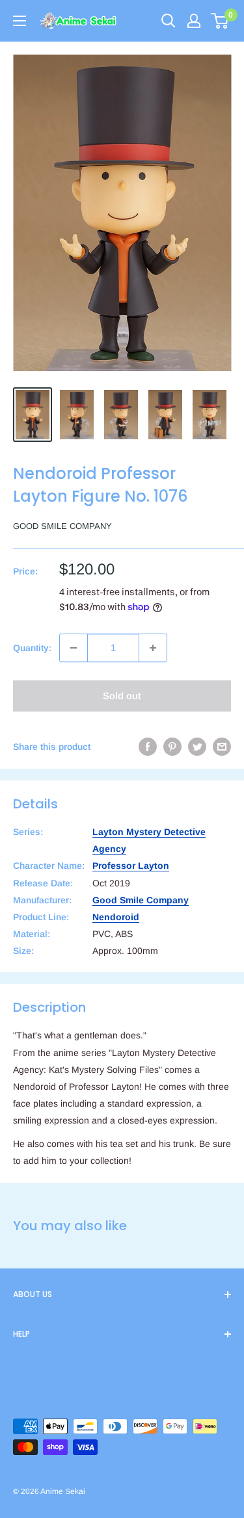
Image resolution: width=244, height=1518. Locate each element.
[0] (220, 21)
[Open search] (168, 21)
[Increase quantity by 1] (153, 648)
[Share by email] (222, 747)
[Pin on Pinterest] (172, 747)
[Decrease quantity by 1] (73, 648)
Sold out (122, 695)
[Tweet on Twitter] (197, 747)
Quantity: (32, 648)
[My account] (193, 21)
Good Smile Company (62, 526)
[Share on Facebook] (148, 747)
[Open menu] (19, 21)
